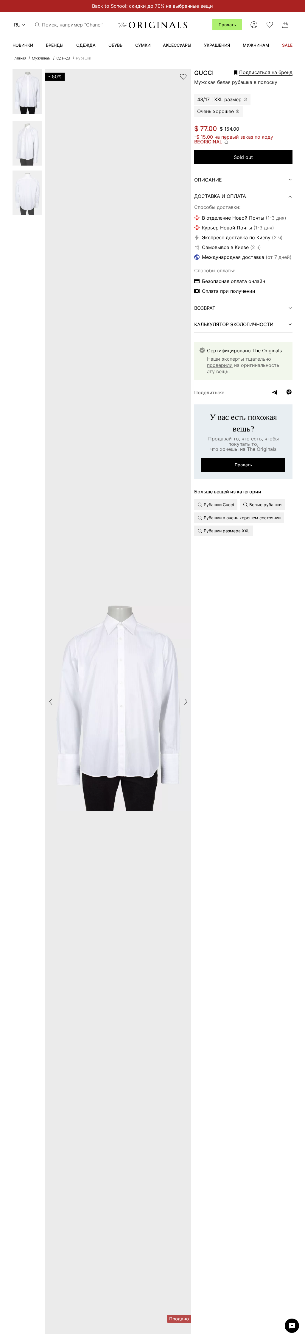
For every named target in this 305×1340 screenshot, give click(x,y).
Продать (227, 24)
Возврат (204, 308)
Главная (19, 58)
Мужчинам (41, 58)
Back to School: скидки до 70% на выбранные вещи (152, 6)
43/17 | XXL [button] (219, 99)
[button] (254, 72)
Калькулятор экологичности (233, 324)
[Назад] (50, 701)
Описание (208, 180)
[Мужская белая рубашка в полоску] (27, 93)
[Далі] (185, 701)
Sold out (243, 157)
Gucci (204, 72)
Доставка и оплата (220, 196)
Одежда (63, 58)
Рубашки (83, 58)
